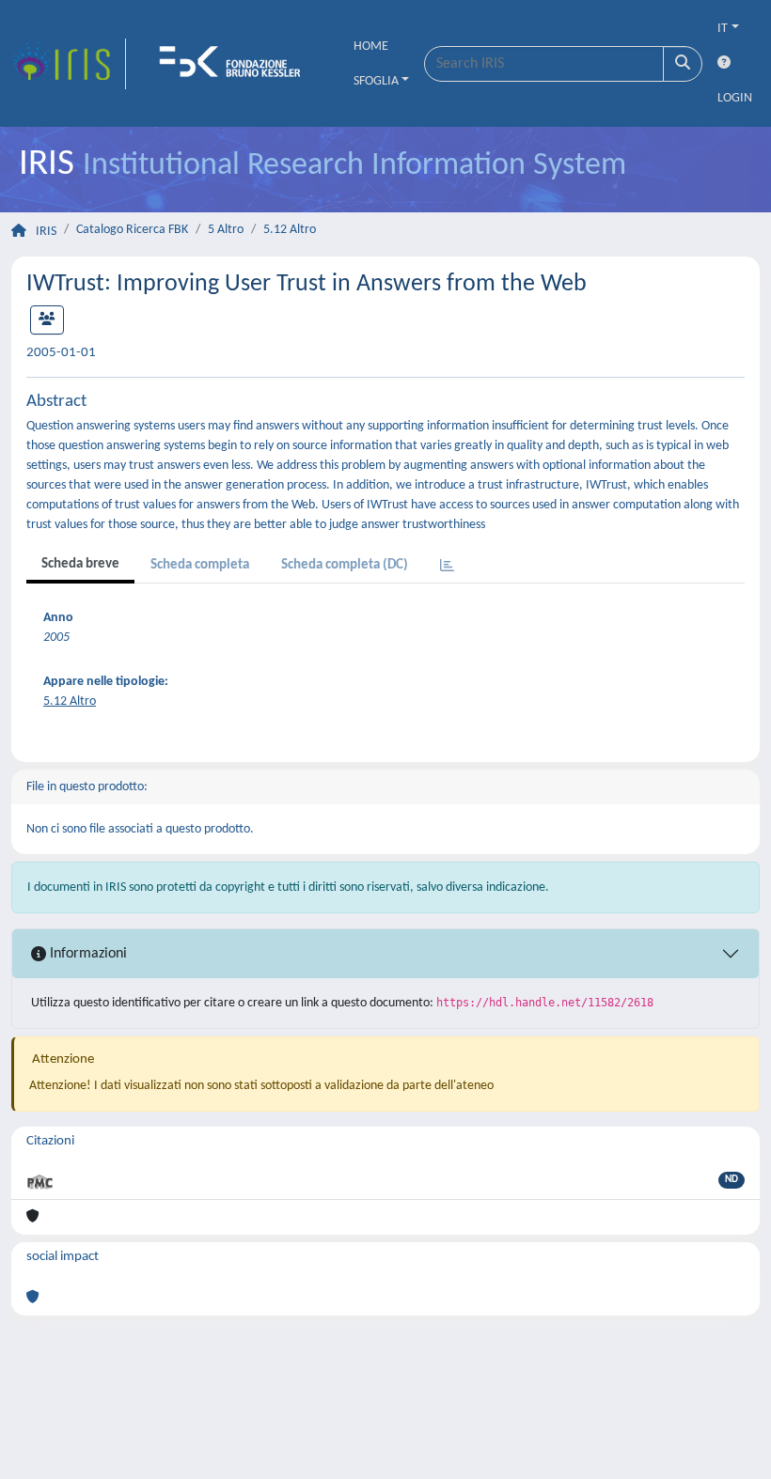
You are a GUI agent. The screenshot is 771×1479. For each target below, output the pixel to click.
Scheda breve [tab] (80, 564)
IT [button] (722, 29)
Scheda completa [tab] (199, 565)
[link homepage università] (236, 64)
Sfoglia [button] (376, 81)
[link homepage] (68, 64)
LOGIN (734, 98)
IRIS (46, 232)
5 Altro (226, 230)
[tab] (447, 567)
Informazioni (86, 953)
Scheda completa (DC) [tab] (344, 565)
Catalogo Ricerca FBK (132, 230)
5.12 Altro (289, 230)
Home (371, 46)
